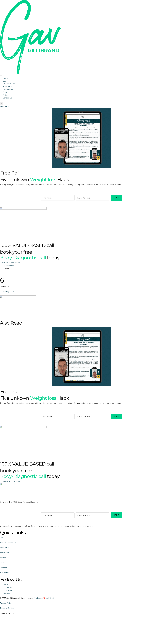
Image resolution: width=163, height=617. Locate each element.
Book (5, 92)
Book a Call (4, 548)
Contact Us (7, 98)
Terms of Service (7, 608)
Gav (4, 81)
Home (5, 78)
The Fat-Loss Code (8, 543)
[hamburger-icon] (1, 75)
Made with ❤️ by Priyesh (44, 598)
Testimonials (8, 89)
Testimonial (4, 553)
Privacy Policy (6, 603)
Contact (3, 568)
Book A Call (7, 86)
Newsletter (4, 573)
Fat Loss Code (9, 84)
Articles (6, 95)
